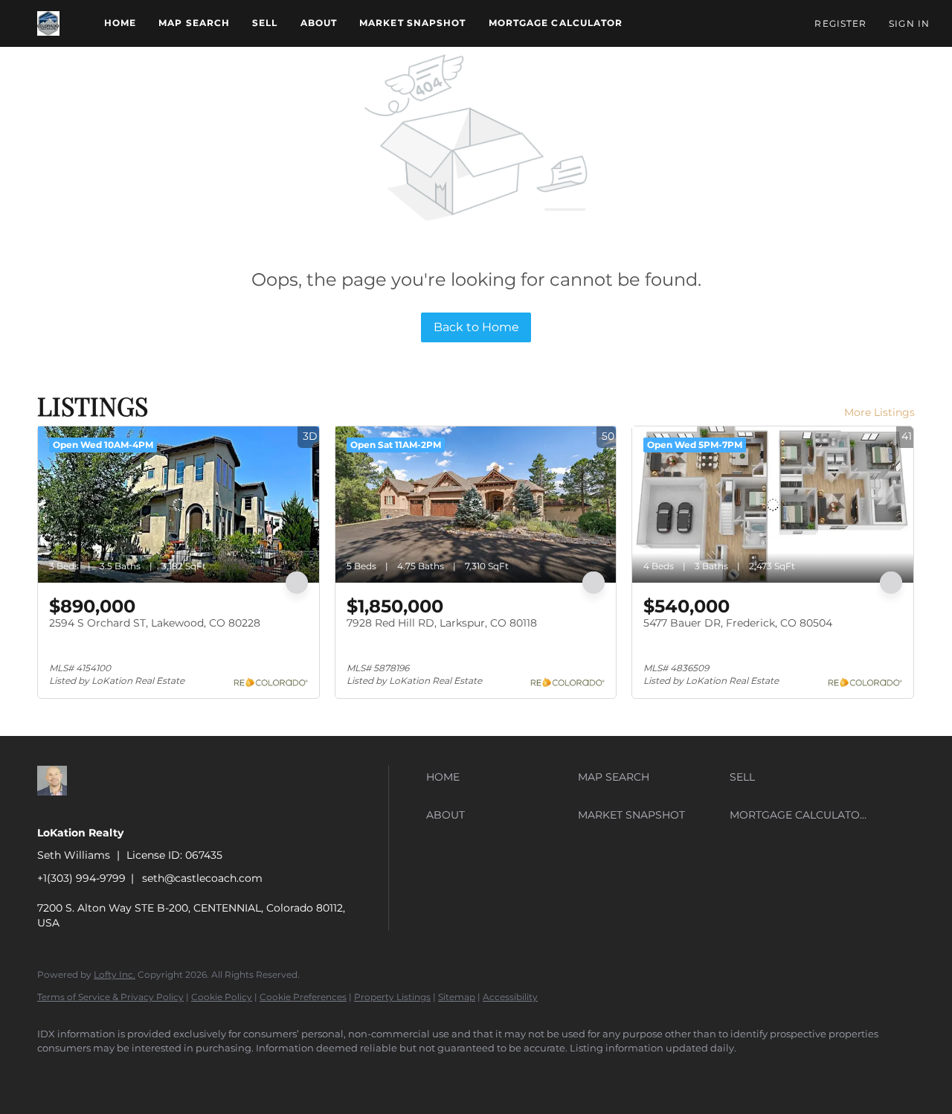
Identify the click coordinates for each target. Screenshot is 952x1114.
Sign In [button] (909, 23)
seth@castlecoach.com (202, 878)
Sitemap (456, 996)
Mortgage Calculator (556, 22)
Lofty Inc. (114, 974)
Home (120, 22)
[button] (48, 23)
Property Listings (392, 996)
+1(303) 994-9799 (81, 878)
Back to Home (476, 327)
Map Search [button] (194, 22)
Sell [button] (264, 22)
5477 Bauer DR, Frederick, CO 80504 (737, 623)
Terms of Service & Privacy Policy (110, 996)
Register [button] (840, 23)
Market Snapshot (412, 22)
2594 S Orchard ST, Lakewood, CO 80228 (154, 623)
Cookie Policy (221, 996)
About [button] (319, 22)
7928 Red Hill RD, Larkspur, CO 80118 (442, 623)
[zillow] (55, 1074)
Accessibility (510, 996)
